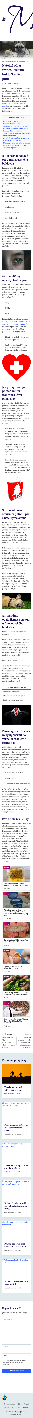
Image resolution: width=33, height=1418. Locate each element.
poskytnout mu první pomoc (14, 324)
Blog (19, 1404)
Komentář (7, 1320)
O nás (18, 1407)
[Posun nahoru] (28, 1415)
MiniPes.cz (7, 83)
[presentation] (16, 1074)
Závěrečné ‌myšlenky (10, 148)
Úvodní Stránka (9, 1404)
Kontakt (26, 1407)
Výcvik (26, 1404)
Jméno (6, 1346)
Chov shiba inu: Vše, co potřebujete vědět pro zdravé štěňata (8, 1040)
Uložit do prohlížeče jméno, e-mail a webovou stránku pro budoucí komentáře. (15, 1362)
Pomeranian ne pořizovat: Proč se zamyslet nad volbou (16, 1128)
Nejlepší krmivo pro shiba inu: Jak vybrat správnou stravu (16, 1206)
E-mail (6, 1355)
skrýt (21, 117)
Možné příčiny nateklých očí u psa (15, 126)
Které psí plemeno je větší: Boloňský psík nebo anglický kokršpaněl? (24, 1040)
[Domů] (2, 54)
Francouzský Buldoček (10, 62)
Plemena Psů (23, 62)
